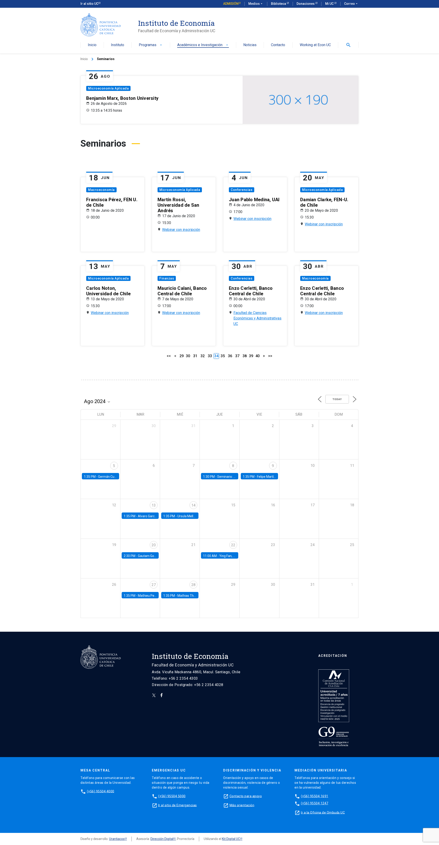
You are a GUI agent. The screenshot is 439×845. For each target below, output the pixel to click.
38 (245, 356)
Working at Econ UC (315, 45)
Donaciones (306, 3)
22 (233, 545)
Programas (151, 45)
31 (195, 356)
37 (237, 356)
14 (193, 505)
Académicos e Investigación (203, 45)
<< (169, 356)
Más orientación (242, 805)
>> (270, 356)
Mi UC (329, 3)
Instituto (117, 45)
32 (203, 356)
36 (230, 356)
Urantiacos (117, 839)
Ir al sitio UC (89, 3)
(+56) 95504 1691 (314, 796)
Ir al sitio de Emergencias (177, 805)
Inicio (92, 45)
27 (154, 585)
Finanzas (166, 278)
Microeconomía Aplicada (108, 88)
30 (188, 356)
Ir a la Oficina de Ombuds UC (323, 812)
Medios (255, 3)
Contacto (278, 45)
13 (154, 505)
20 (154, 545)
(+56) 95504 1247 (314, 803)
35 (223, 356)
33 (210, 356)
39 (251, 356)
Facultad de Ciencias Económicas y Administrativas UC (257, 318)
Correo (351, 3)
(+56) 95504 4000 (100, 791)
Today (337, 399)
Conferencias (241, 190)
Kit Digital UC (231, 839)
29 (181, 356)
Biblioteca (279, 3)
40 (257, 356)
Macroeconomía (101, 190)
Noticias (250, 45)
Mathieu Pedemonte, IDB (156, 595)
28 (193, 585)
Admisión (230, 3)
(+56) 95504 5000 (172, 796)
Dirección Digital (161, 839)
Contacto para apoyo (246, 796)
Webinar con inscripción (181, 229)
